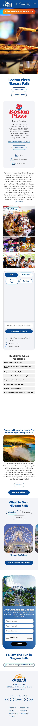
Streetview (26, 274)
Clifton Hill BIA (24, 713)
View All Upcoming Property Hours (19, 142)
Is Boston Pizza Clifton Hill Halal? (14, 384)
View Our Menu (19, 89)
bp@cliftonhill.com (14, 346)
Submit (19, 644)
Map (11, 274)
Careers (11, 716)
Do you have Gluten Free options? (14, 380)
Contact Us (12, 708)
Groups (11, 711)
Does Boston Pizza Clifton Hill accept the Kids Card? (17, 367)
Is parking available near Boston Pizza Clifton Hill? (18, 392)
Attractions (12, 512)
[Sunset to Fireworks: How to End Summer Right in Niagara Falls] (19, 448)
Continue (19, 485)
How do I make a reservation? (12, 388)
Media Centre (13, 713)
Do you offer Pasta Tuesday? (12, 371)
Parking (26, 281)
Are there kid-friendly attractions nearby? (16, 376)
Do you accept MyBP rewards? (13, 362)
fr (16, 4)
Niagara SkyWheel (18, 555)
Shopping (19, 517)
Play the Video (20, 95)
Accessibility (24, 711)
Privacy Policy (24, 708)
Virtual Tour (12, 281)
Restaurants (26, 512)
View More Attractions (19, 563)
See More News (19, 492)
